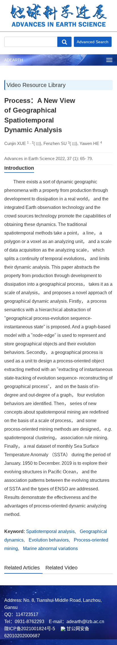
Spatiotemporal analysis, (51, 531)
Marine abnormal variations (50, 548)
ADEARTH (13, 60)
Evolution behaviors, (50, 540)
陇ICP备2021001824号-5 (29, 628)
